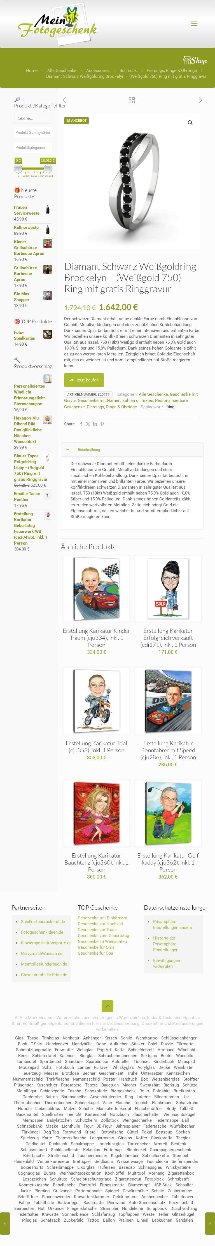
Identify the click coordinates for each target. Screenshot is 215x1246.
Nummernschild (28, 1079)
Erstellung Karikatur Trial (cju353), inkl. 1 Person (96, 746)
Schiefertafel (44, 1055)
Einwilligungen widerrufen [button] (166, 963)
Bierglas (87, 1055)
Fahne (24, 1202)
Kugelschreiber (125, 1155)
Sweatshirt (150, 1085)
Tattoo (93, 1220)
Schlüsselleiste (65, 1149)
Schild (126, 1038)
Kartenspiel (95, 1114)
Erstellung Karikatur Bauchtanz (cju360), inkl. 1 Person (96, 862)
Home (32, 70)
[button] (190, 122)
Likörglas (86, 1167)
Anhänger (92, 1038)
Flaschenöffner (149, 1108)
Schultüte (58, 1179)
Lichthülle (71, 1126)
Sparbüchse (97, 1061)
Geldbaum (103, 1161)
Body (171, 1108)
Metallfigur (26, 1090)
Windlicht (186, 1049)
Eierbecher (24, 1208)
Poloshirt (161, 1090)
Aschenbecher (154, 1196)
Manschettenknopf (113, 1108)
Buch (22, 1043)
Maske (52, 1126)
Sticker (137, 1043)
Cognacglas (29, 1173)
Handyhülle (82, 1043)
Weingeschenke (137, 1120)
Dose (101, 1043)
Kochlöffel (114, 1173)
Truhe (132, 1073)
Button (51, 1096)
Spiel (152, 1043)
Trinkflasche (57, 1079)
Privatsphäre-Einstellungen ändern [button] (172, 924)
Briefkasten (184, 1090)
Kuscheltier (46, 1085)
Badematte (93, 1202)
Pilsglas (29, 1220)
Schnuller (184, 1185)
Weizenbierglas (165, 1079)
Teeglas (183, 1137)
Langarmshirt (102, 1137)
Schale (157, 1190)
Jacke (25, 1190)
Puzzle (167, 1043)
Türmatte (185, 1043)
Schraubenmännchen (117, 1055)
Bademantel (27, 1114)
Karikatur (71, 1038)
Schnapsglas (150, 1167)
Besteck (178, 1143)
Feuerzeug (31, 1073)
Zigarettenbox (181, 1173)
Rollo (144, 1090)
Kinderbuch (163, 1061)
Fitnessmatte (112, 1185)
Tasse (32, 1038)
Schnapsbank (29, 1126)
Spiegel (112, 1190)
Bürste (50, 1173)
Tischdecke (157, 1161)
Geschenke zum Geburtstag (103, 935)
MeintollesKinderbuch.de (44, 964)
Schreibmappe (60, 1167)
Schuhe (86, 1108)
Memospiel (32, 1120)
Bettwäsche (112, 1132)
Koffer (141, 1137)
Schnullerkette (155, 1155)
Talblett (186, 1108)
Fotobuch (65, 1067)
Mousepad (29, 1067)
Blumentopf (139, 1185)
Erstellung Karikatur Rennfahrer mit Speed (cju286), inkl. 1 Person (168, 750)
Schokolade (96, 1090)
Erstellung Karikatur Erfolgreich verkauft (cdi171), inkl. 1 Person (168, 637)
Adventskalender (105, 1096)
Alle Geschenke (61, 70)
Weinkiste (183, 1067)
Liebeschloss (47, 1108)
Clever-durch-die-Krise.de (44, 974)
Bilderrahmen (166, 1096)
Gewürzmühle (135, 1190)
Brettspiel (82, 1161)
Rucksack (58, 1143)
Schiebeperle (52, 1090)
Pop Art (104, 1049)
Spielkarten (52, 1114)
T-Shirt (37, 1043)
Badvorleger (69, 1202)
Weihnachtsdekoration (80, 1173)
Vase (107, 1102)
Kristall (91, 1132)
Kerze (23, 1055)
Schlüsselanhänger (179, 1038)
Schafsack (50, 1220)
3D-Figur (104, 1126)
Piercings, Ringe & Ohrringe (172, 70)
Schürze (190, 1085)
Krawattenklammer (91, 1196)
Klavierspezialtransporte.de (44, 942)
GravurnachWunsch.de (41, 953)
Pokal (147, 1132)
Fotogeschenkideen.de (42, 932)
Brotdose (70, 1073)
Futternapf (113, 1149)
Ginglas (125, 1137)
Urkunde (56, 1208)
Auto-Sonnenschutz (147, 1202)
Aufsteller (121, 1061)
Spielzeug (30, 1137)
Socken (183, 1132)
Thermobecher (27, 1102)
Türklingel (31, 1132)
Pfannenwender (56, 1196)
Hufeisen (106, 1167)
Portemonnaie (88, 1190)
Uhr (186, 1096)
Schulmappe (82, 1143)
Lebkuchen (162, 1220)
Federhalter (27, 1214)
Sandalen (184, 1220)
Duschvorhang (183, 1208)
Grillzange (62, 1190)
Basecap (127, 1167)
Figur (88, 1126)
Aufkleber (119, 1043)
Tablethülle (44, 1202)
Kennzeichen (178, 1073)
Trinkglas (50, 1038)
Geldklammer (125, 1196)
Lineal (142, 1220)
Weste (149, 1214)
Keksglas (91, 1149)
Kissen (110, 1038)
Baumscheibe (74, 1096)
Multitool (136, 1173)
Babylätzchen (59, 1120)
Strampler (109, 1208)
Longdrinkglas (110, 1143)
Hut (41, 1208)
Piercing (42, 1190)
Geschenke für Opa (95, 953)
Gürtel (132, 1132)
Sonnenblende (75, 1214)
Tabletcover (182, 1196)
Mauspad (186, 1061)
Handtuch (128, 1079)
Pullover (101, 1067)
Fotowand (71, 1132)
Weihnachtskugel (179, 1114)
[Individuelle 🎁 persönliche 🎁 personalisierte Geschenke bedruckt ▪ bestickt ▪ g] (57, 24)
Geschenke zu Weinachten (102, 941)
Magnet (129, 1085)
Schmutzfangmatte (33, 1049)
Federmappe (166, 1120)
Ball (185, 1120)
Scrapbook (157, 1208)
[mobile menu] (194, 24)
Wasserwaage (130, 1161)
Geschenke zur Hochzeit (100, 923)
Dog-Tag (51, 1132)
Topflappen (128, 1214)
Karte (47, 1137)
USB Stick (162, 1185)
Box (144, 1079)
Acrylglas (146, 1067)
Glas (19, 1038)
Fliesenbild (23, 1161)
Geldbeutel (35, 1143)
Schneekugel (87, 1102)
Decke (164, 1067)
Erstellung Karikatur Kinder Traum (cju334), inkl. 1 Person (96, 637)
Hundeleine (132, 1208)
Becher (89, 1073)
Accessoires (98, 70)
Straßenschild (61, 1155)
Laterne (144, 1096)
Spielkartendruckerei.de (43, 921)
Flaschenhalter (146, 1114)
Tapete (91, 1085)
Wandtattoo (147, 1038)
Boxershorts (32, 1167)
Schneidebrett (141, 1049)
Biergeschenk (123, 1090)
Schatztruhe (187, 1102)
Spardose (74, 1061)
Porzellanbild (181, 1202)
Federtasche (154, 1126)
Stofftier (191, 1079)
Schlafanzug (103, 1214)
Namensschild (86, 1079)
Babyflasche (64, 1185)
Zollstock (110, 1120)
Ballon (109, 1220)
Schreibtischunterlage (91, 1179)
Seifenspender (185, 1161)
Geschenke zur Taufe (97, 929)
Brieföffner (28, 1196)
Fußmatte (64, 1049)
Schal (47, 1067)
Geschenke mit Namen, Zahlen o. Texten (115, 400)
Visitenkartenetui (53, 1161)
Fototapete (71, 1085)
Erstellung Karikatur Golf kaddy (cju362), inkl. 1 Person (168, 862)
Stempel (180, 1155)
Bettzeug (164, 1132)
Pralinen (126, 1220)
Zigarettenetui (128, 1179)
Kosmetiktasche (34, 1185)
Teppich (141, 1102)
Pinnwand (116, 1202)
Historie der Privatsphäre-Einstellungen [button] (165, 944)
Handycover (57, 1043)
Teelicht (74, 1114)
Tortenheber (138, 1143)
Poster (109, 1079)
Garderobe (32, 1096)
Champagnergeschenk (170, 1149)
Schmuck (128, 70)
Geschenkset (111, 1073)
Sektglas (149, 1055)
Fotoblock (154, 1179)
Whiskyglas (123, 1067)
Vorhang (156, 1173)
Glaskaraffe (161, 1137)
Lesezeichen (34, 1179)
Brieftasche (34, 1155)
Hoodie (25, 1108)
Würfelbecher (182, 1126)
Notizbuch (119, 1114)
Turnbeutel (26, 1061)
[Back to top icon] (107, 1006)
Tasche (74, 1090)
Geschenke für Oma (96, 947)
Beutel (166, 1055)
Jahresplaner (128, 1126)
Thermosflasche (71, 1137)
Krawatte (50, 1214)
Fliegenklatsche (82, 1208)
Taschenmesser (92, 1155)
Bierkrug (171, 1085)
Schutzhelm (86, 1120)
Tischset (142, 1061)
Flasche (123, 1102)
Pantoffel (87, 1185)
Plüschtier (23, 1085)
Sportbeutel (50, 1061)
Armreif (160, 1143)
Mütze (69, 1108)
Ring (170, 407)
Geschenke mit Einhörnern (102, 918)
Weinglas (85, 1049)
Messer (51, 1073)
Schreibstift (178, 1179)
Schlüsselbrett (33, 1149)
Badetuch (110, 1085)
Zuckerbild (73, 1220)
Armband (166, 1049)
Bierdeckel (136, 1149)
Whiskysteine (178, 1167)
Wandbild (184, 1055)
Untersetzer (152, 1073)
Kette (120, 1049)
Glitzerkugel (183, 1214)
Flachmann (162, 1102)
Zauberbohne (180, 1190)
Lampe (84, 1067)
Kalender (68, 1055)
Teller (163, 1214)
